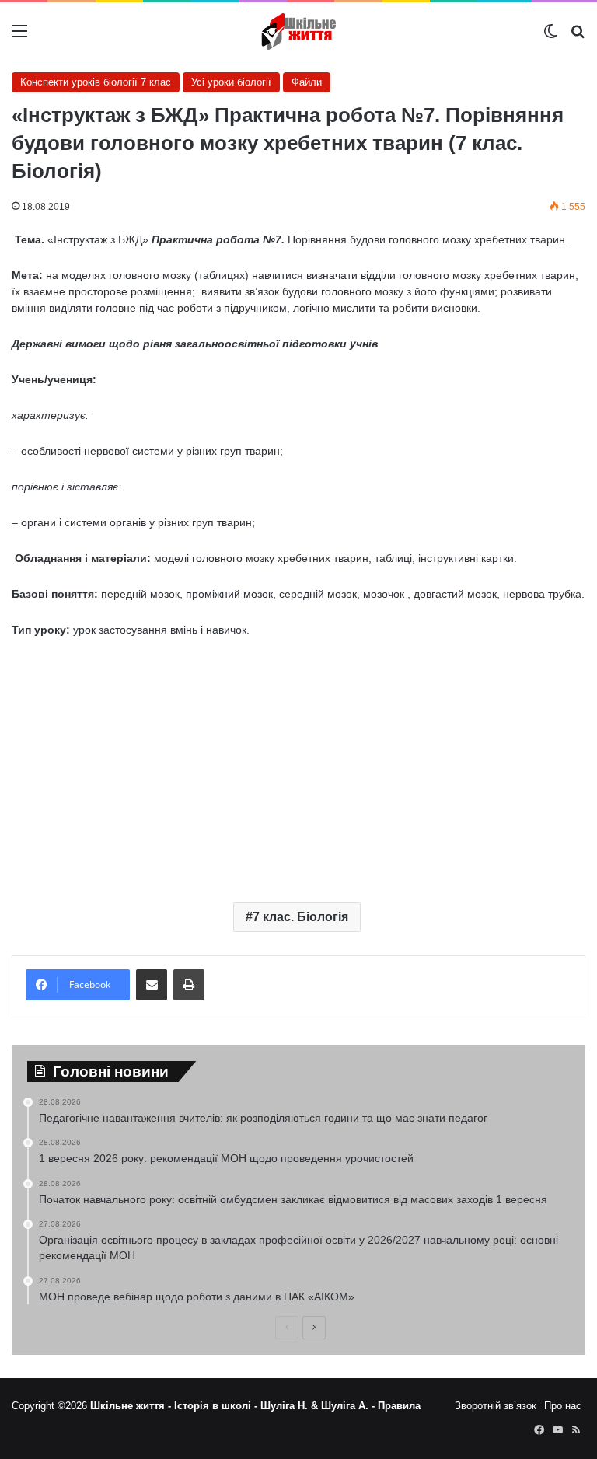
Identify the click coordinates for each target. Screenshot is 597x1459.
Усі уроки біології (231, 82)
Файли (307, 82)
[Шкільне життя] (298, 31)
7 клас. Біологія (300, 916)
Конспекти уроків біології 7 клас (95, 82)
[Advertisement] (298, 766)
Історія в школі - (217, 1406)
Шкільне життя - (132, 1406)
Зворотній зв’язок (495, 1406)
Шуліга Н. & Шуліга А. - (319, 1406)
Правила (399, 1406)
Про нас (562, 1406)
